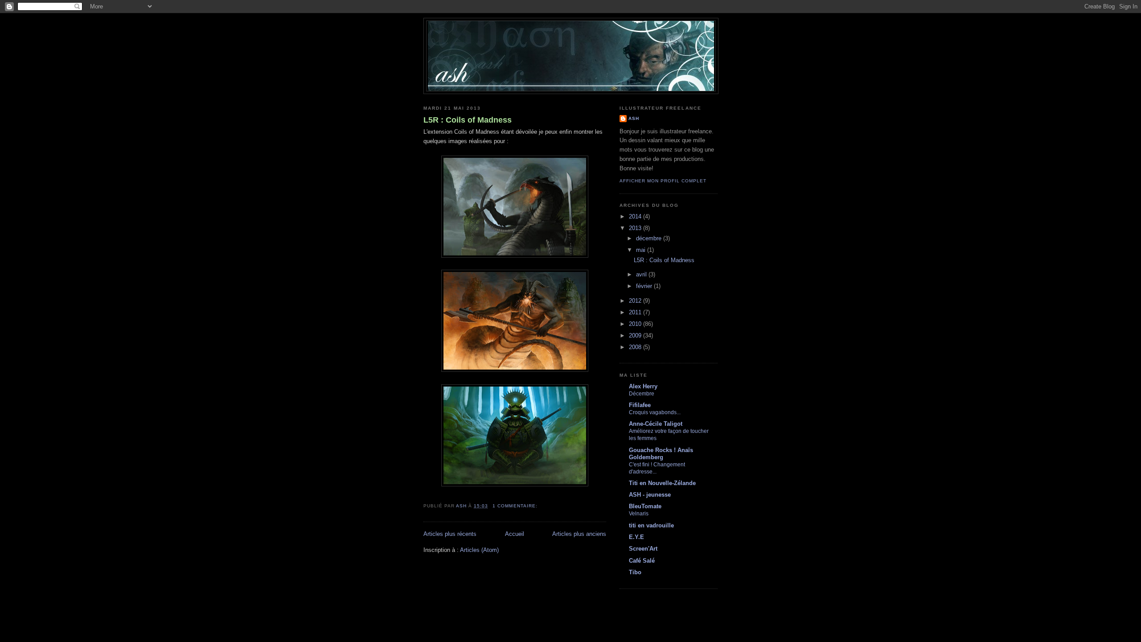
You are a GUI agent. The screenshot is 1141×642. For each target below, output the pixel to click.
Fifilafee (640, 405)
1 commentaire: (516, 505)
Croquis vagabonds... (655, 412)
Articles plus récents (449, 534)
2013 (636, 228)
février (645, 286)
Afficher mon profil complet (663, 180)
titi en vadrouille (651, 525)
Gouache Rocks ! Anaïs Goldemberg (661, 454)
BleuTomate (645, 506)
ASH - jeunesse (650, 494)
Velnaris (638, 513)
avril (642, 274)
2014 (636, 216)
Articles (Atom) (479, 550)
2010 (636, 324)
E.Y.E (636, 537)
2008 (636, 347)
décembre (649, 238)
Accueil (514, 534)
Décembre (641, 394)
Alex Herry (643, 386)
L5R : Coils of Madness (467, 119)
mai (641, 250)
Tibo (635, 572)
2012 (636, 300)
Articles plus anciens (579, 534)
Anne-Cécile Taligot (655, 423)
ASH (633, 118)
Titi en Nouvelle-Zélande (662, 483)
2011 (636, 312)
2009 (636, 335)
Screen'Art (643, 548)
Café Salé (642, 560)
